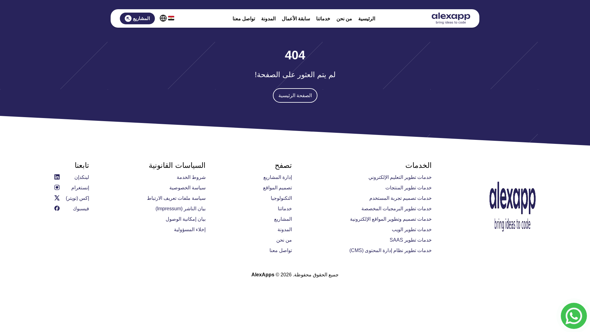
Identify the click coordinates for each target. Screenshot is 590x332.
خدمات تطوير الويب (412, 229)
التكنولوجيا (281, 198)
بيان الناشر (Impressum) (180, 208)
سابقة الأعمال (296, 18)
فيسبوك (81, 208)
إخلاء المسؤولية (190, 229)
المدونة (268, 18)
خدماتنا (323, 18)
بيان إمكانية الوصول (186, 219)
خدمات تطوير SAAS (411, 240)
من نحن (344, 18)
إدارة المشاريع (277, 177)
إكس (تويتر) (77, 198)
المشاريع (141, 18)
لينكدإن (81, 177)
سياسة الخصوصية (187, 187)
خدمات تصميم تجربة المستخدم (400, 198)
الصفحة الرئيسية (295, 95)
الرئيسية (366, 18)
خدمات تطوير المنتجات (408, 187)
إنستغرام (80, 187)
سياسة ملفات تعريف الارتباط (176, 198)
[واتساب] (574, 316)
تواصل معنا (244, 18)
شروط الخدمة (191, 177)
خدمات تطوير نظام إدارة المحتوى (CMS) (390, 250)
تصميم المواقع (277, 187)
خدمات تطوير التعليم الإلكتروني (400, 177)
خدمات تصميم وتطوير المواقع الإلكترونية (391, 219)
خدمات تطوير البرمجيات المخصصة (396, 208)
